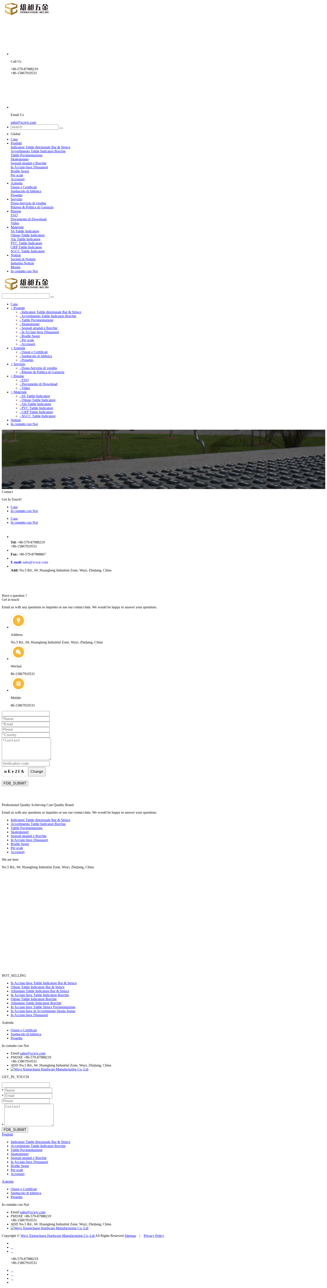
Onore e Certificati (24, 187)
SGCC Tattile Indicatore (28, 251)
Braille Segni (20, 171)
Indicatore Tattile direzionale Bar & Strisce (40, 147)
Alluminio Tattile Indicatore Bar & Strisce (40, 991)
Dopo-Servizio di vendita (28, 203)
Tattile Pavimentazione (26, 155)
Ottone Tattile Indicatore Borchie (34, 999)
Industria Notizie (22, 263)
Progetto (16, 195)
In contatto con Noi (24, 271)
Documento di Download (28, 219)
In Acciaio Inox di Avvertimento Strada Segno (43, 1011)
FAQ (14, 215)
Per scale (17, 175)
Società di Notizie (23, 259)
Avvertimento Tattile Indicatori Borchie (38, 151)
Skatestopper (20, 159)
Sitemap (130, 1236)
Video (15, 223)
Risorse (16, 211)
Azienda (16, 183)
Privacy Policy (154, 1236)
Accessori (17, 179)
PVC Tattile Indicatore (26, 243)
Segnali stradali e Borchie (28, 163)
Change (36, 771)
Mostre (15, 267)
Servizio (16, 199)
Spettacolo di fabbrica (26, 191)
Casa (14, 139)
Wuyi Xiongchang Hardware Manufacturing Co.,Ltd (57, 1236)
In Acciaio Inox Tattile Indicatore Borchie (40, 995)
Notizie (16, 255)
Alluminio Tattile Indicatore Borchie (36, 1003)
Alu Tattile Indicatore (25, 239)
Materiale (17, 227)
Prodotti (16, 143)
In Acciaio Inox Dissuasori (29, 167)
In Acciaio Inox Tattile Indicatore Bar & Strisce (44, 983)
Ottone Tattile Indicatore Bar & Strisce (38, 987)
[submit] (61, 128)
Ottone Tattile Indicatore (28, 235)
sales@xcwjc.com (23, 122)
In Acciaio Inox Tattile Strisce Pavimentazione (43, 1007)
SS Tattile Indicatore (25, 231)
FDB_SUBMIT (15, 783)
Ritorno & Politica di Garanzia (32, 207)
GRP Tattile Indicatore (26, 247)
